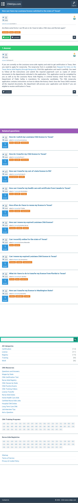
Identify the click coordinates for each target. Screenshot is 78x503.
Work (4, 361)
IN (65, 423)
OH (73, 426)
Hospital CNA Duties (9, 403)
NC (40, 426)
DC (32, 423)
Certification (6, 349)
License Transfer (8, 392)
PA (12, 429)
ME (16, 426)
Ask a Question (7, 412)
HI (49, 423)
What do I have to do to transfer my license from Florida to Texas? (37, 273)
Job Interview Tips (8, 409)
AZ (16, 423)
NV (65, 426)
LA (4, 426)
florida (12, 279)
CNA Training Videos (9, 389)
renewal (17, 211)
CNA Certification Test (10, 377)
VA (41, 429)
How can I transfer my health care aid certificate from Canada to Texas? (39, 188)
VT (45, 429)
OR (8, 429)
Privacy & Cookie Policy (10, 461)
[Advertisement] (39, 112)
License (8, 23)
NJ (57, 426)
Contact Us (5, 500)
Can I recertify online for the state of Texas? (28, 239)
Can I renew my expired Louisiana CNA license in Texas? (33, 256)
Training (16, 191)
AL (8, 423)
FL (41, 423)
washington (19, 296)
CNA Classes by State (10, 383)
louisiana (5, 32)
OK (4, 429)
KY (73, 423)
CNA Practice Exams (9, 386)
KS (69, 423)
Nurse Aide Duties (8, 395)
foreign (24, 194)
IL (61, 423)
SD (24, 429)
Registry (16, 259)
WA (49, 429)
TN (28, 429)
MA (8, 426)
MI (20, 426)
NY (69, 426)
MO (28, 426)
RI (16, 429)
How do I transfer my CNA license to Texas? (27, 154)
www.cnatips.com (70, 500)
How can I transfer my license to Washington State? (31, 290)
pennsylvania (13, 176)
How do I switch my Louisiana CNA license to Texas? (31, 137)
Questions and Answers (11, 371)
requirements (25, 211)
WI (53, 429)
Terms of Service (8, 458)
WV (57, 429)
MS (32, 426)
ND (45, 426)
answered (4, 60)
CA (20, 423)
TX (32, 429)
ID (57, 423)
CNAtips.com (14, 4)
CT (28, 423)
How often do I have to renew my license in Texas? (30, 205)
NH (53, 426)
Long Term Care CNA (9, 406)
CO (24, 423)
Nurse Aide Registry (9, 380)
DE (36, 423)
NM (61, 426)
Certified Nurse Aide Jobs (11, 401)
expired (26, 228)
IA (53, 423)
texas (11, 32)
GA (45, 423)
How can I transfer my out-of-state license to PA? (30, 171)
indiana (12, 296)
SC (20, 429)
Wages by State (7, 374)
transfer (17, 32)
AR (12, 423)
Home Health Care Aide (10, 398)
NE (49, 426)
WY (61, 429)
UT (36, 429)
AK (4, 423)
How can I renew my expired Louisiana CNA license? (31, 222)
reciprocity (25, 142)
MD (12, 426)
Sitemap (5, 455)
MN (24, 426)
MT (36, 426)
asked (3, 23)
